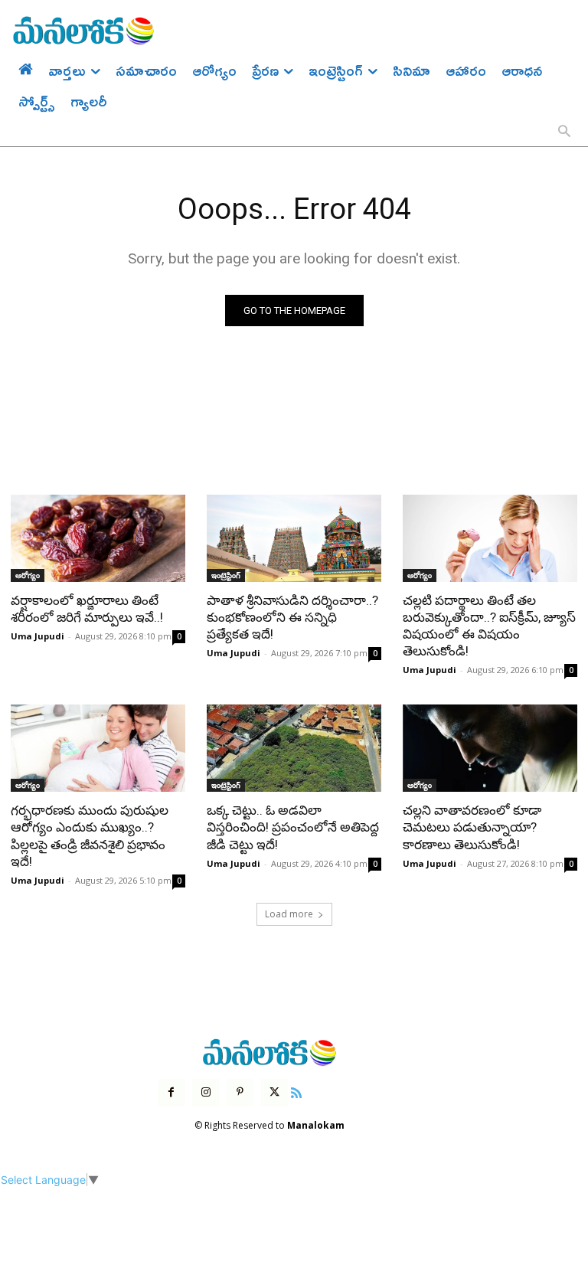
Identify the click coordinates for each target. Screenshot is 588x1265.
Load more (289, 913)
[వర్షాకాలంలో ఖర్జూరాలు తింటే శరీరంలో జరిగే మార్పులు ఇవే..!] (98, 538)
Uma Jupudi (37, 636)
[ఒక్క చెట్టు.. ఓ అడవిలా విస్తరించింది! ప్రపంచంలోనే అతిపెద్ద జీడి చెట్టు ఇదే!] (294, 748)
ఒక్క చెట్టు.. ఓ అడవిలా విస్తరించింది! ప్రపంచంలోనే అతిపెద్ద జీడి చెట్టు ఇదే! (293, 827)
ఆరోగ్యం (27, 575)
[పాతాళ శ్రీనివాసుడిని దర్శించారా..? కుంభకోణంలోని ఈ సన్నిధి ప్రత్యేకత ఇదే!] (294, 538)
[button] (564, 132)
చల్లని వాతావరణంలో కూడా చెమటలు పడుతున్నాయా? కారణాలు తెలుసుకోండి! (472, 827)
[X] (274, 1092)
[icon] (296, 1090)
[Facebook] (171, 1092)
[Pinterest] (240, 1092)
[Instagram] (205, 1092)
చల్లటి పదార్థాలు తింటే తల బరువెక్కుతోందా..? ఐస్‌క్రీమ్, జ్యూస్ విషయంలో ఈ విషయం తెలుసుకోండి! (489, 626)
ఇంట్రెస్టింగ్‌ (225, 575)
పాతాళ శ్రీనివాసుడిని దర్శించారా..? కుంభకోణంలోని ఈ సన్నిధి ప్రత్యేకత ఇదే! (292, 617)
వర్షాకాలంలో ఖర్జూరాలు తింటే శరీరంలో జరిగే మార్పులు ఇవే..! (87, 609)
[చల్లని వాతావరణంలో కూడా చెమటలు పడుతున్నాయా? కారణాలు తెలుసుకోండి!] (490, 748)
